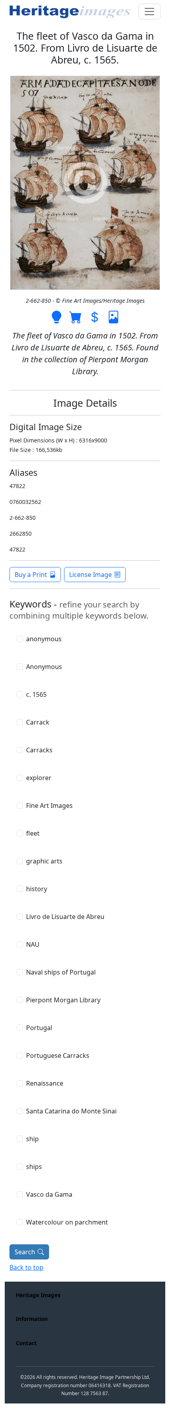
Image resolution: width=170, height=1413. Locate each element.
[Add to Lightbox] (56, 316)
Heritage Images (38, 1295)
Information (32, 1319)
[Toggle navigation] (149, 11)
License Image (90, 574)
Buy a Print (31, 574)
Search (25, 1252)
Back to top (26, 1267)
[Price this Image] (94, 316)
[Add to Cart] (75, 316)
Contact (26, 1343)
